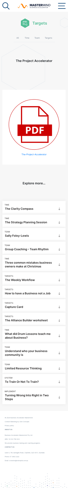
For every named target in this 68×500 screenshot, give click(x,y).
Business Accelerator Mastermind (21, 418)
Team (37, 38)
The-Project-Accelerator (34, 154)
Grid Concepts (24, 421)
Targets (48, 38)
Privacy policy (9, 425)
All (17, 38)
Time (27, 38)
